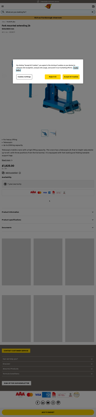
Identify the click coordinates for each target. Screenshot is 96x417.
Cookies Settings (24, 77)
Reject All (52, 77)
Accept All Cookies (71, 77)
